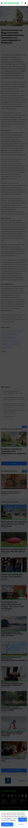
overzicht (9, 818)
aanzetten (13, 820)
